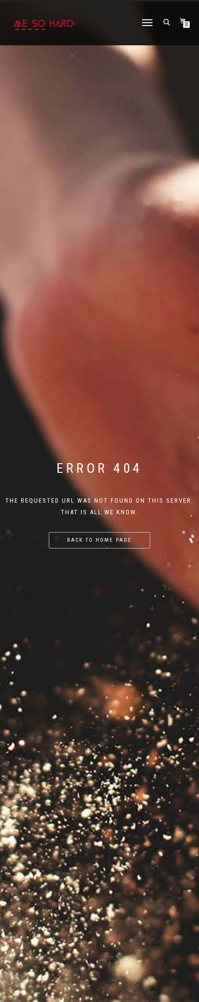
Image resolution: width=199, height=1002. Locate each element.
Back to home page (99, 540)
